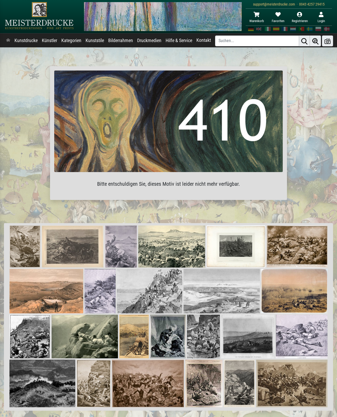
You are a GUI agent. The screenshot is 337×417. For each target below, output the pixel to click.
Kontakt (203, 40)
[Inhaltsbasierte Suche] (315, 41)
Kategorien (71, 40)
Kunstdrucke (26, 40)
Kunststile (95, 40)
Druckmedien (149, 40)
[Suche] (304, 41)
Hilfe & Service (179, 40)
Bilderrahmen (120, 40)
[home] (8, 41)
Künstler (49, 40)
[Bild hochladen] (327, 41)
